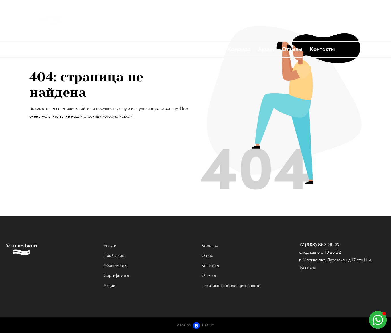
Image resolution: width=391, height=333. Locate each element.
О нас (207, 255)
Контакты (210, 265)
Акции (109, 285)
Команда (209, 245)
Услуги (110, 245)
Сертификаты (116, 275)
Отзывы (208, 275)
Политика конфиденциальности (230, 285)
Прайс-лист (115, 255)
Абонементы (115, 265)
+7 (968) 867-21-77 (319, 244)
